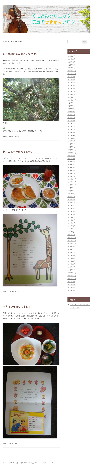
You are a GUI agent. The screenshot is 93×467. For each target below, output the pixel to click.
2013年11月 (71, 241)
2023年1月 (71, 68)
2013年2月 (71, 267)
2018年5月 (71, 164)
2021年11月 (71, 100)
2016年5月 (71, 197)
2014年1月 (71, 235)
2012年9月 (71, 282)
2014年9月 (71, 223)
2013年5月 (71, 258)
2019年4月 (71, 135)
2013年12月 (71, 238)
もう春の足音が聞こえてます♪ (20, 54)
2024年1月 (71, 56)
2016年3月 (71, 200)
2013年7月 (71, 252)
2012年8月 (71, 285)
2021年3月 (71, 123)
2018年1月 (71, 176)
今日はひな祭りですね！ (17, 306)
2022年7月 (71, 80)
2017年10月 (71, 185)
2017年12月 (71, 179)
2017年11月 (71, 182)
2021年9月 (71, 106)
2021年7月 (71, 112)
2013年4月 (71, 261)
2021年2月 (71, 126)
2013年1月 (71, 270)
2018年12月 (71, 147)
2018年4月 (71, 167)
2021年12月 (71, 97)
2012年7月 (71, 287)
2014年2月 (71, 232)
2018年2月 (71, 173)
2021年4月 (71, 121)
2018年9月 (71, 156)
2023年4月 (71, 62)
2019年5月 (71, 132)
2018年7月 (71, 159)
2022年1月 (71, 94)
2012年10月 (71, 279)
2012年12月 (71, 273)
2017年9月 (71, 188)
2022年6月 (71, 82)
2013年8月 (71, 249)
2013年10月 (71, 244)
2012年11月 (71, 276)
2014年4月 (71, 226)
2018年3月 (71, 170)
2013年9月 (71, 246)
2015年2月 (71, 217)
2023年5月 (71, 59)
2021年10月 (71, 103)
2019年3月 (71, 138)
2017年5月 (71, 191)
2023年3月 (71, 65)
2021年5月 (71, 118)
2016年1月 (71, 202)
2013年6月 (71, 255)
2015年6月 (71, 208)
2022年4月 (71, 85)
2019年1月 (71, 144)
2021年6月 (71, 115)
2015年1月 (71, 220)
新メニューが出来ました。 (18, 151)
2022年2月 (71, 91)
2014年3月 (71, 229)
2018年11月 (71, 150)
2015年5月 (71, 211)
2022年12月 (71, 71)
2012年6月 (71, 290)
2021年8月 (71, 109)
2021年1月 (71, 129)
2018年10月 (71, 153)
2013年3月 (71, 264)
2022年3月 (71, 88)
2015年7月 (71, 205)
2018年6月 (71, 161)
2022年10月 (71, 74)
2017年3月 (71, 194)
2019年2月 (71, 141)
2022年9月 (71, 77)
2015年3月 (71, 214)
